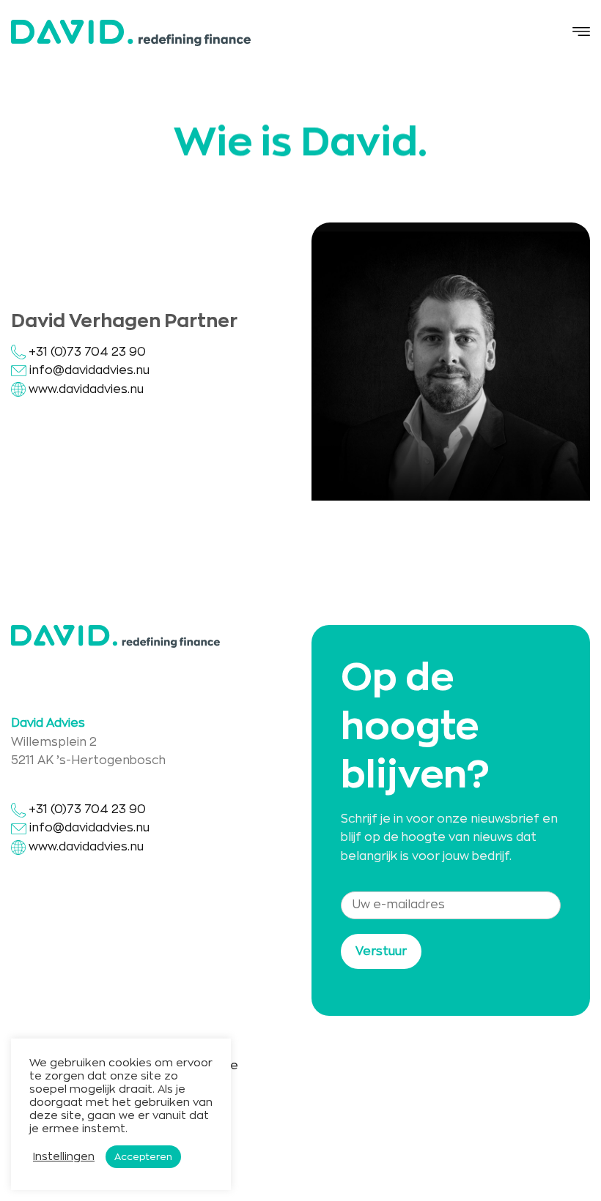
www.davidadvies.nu (86, 389)
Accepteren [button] (143, 1156)
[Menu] (581, 32)
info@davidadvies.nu (89, 370)
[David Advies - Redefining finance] (131, 33)
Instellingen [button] (64, 1156)
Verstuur (381, 951)
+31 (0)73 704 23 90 (86, 352)
